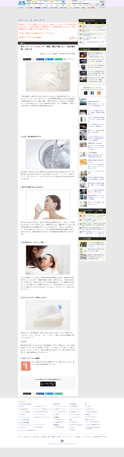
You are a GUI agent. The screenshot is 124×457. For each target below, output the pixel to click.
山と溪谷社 (56, 417)
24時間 (89, 23)
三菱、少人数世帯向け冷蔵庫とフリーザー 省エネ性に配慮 (96, 119)
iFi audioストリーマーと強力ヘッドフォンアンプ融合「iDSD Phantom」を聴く (96, 79)
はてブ (50, 59)
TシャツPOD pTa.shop (93, 421)
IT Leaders (22, 414)
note (60, 59)
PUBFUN (87, 414)
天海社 (88, 406)
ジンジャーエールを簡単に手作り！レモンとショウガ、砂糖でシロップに (96, 166)
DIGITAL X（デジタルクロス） (42, 417)
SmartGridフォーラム (40, 406)
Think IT (22, 406)
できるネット (23, 427)
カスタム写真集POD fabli (93, 424)
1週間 (95, 23)
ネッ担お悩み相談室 (25, 420)
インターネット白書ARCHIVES (27, 430)
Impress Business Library (41, 411)
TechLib (73, 430)
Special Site (86, 49)
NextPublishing (39, 427)
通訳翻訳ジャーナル (76, 411)
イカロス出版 (72, 404)
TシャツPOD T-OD (60, 411)
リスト (33, 59)
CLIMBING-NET (59, 422)
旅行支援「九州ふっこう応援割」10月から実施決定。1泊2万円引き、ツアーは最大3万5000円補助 (93, 225)
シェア (41, 59)
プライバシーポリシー (67, 436)
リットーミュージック (60, 406)
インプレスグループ (86, 436)
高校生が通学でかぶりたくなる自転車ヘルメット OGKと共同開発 (96, 197)
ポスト (28, 59)
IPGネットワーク (89, 419)
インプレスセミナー (40, 414)
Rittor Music (56, 404)
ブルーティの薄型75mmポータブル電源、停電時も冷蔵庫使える (96, 112)
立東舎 (56, 414)
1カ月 (102, 23)
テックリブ (72, 427)
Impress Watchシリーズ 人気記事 (93, 210)
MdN (70, 420)
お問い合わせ (36, 436)
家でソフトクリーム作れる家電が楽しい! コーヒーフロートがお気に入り (96, 147)
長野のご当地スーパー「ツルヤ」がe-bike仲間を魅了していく (96, 105)
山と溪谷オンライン (60, 419)
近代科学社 (56, 425)
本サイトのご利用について (24, 436)
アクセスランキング (89, 20)
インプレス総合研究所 (25, 411)
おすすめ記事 (87, 239)
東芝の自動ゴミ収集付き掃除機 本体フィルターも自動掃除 (96, 185)
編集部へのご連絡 (56, 436)
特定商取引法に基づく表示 (99, 436)
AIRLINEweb (74, 406)
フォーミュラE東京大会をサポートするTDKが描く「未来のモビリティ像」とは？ (96, 73)
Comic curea (90, 409)
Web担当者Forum (24, 409)
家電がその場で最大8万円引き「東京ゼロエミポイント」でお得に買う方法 (96, 256)
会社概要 (77, 436)
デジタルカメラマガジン (26, 425)
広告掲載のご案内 (45, 436)
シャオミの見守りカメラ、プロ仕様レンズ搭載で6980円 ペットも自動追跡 (96, 138)
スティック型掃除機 (74, 7)
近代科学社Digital (59, 427)
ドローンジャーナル (25, 417)
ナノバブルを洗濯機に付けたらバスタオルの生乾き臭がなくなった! (96, 244)
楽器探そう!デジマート (60, 409)
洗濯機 (83, 7)
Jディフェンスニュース (77, 409)
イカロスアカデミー (76, 417)
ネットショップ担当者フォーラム (43, 409)
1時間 (82, 23)
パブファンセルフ (91, 416)
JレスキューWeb (75, 414)
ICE (86, 404)
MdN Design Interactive (77, 425)
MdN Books (74, 422)
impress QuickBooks (92, 411)
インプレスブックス (40, 424)
